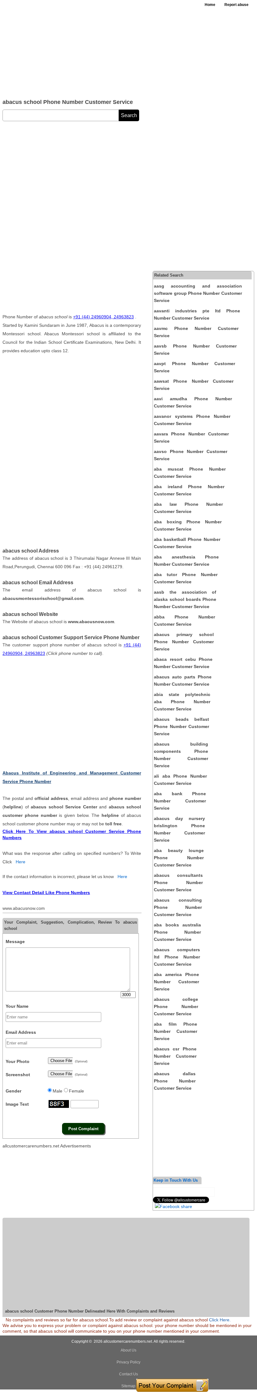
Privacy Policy (128, 1362)
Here (20, 861)
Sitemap (128, 1386)
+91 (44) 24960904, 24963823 (103, 316)
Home (210, 5)
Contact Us (128, 1374)
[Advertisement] (94, 47)
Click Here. (220, 1319)
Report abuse (236, 5)
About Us (128, 1350)
